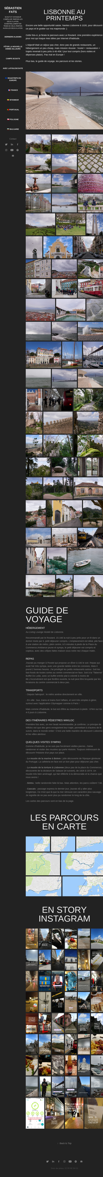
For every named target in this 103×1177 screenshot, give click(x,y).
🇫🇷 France (13, 90)
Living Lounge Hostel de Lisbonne (46, 632)
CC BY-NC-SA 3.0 (71, 1168)
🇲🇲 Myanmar (13, 100)
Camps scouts (13, 59)
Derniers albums (13, 37)
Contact (12, 139)
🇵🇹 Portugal (13, 110)
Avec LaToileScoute (13, 68)
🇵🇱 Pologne (13, 119)
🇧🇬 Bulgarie (13, 129)
